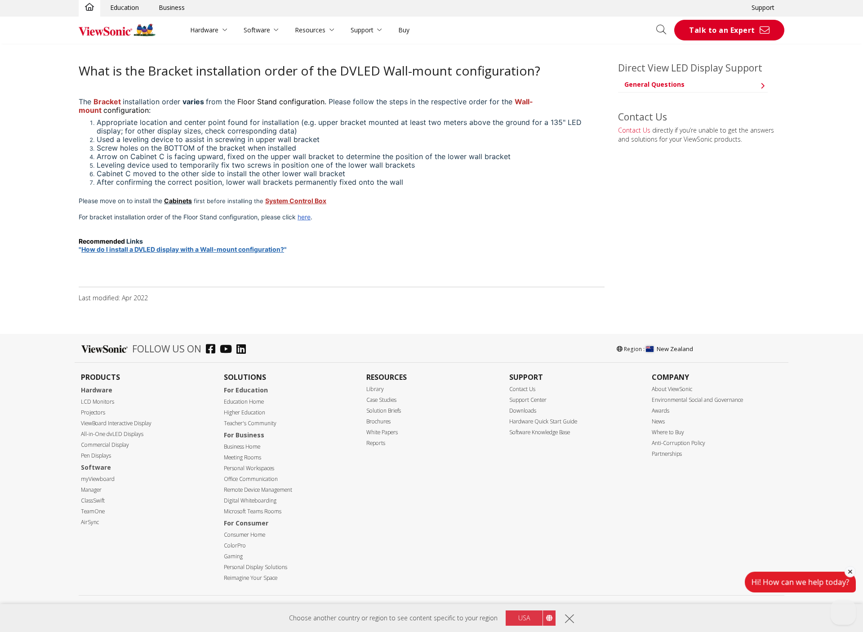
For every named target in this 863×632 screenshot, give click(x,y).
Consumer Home (244, 535)
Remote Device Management (258, 490)
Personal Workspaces (249, 468)
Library (375, 389)
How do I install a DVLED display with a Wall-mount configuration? (182, 249)
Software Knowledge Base (539, 432)
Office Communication (251, 479)
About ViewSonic (672, 389)
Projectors (93, 412)
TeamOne (93, 511)
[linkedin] (243, 349)
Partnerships (667, 454)
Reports (375, 443)
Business (172, 7)
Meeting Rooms (242, 457)
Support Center (528, 400)
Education (124, 7)
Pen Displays (96, 455)
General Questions (654, 84)
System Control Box (295, 201)
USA (524, 618)
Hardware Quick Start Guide (543, 421)
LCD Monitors (97, 401)
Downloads (522, 410)
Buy (403, 30)
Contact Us (634, 130)
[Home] (89, 7)
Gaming (233, 556)
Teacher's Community (250, 423)
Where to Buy (668, 432)
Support (763, 7)
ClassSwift (93, 500)
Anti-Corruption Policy (678, 443)
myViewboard (98, 479)
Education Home (244, 401)
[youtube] (228, 349)
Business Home (242, 446)
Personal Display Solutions (255, 567)
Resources (310, 30)
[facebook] (213, 349)
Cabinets (178, 201)
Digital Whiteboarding (250, 500)
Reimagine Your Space (250, 578)
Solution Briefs (383, 410)
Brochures (378, 421)
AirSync (90, 522)
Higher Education (244, 412)
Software (257, 30)
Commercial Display (105, 445)
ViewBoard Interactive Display (116, 423)
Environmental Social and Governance (697, 400)
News (658, 421)
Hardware (204, 30)
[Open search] (664, 30)
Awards (660, 410)
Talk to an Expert (722, 30)
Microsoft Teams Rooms (252, 511)
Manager (91, 490)
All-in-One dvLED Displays (112, 434)
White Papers (382, 432)
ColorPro (235, 545)
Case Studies (381, 400)
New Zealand (675, 349)
